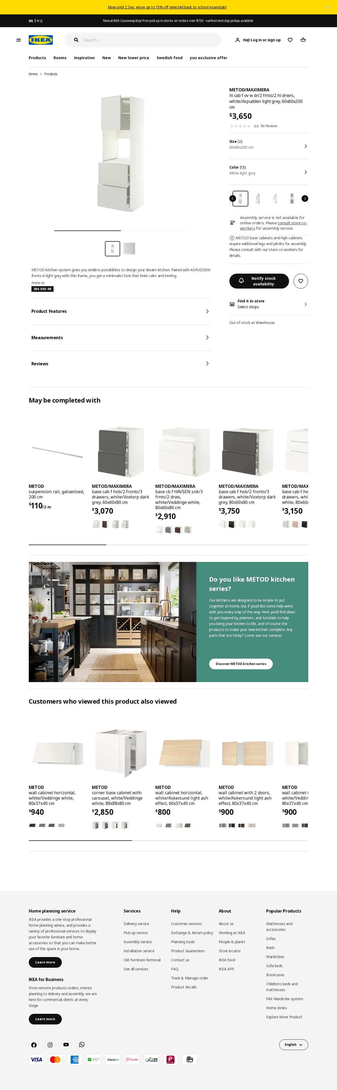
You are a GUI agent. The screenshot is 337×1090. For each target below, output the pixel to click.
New (106, 57)
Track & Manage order (189, 977)
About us (226, 923)
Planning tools (182, 941)
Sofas (270, 938)
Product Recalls (184, 987)
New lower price (133, 57)
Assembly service (138, 941)
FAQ (174, 968)
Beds (270, 947)
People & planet (232, 941)
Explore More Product (284, 1016)
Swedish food (169, 57)
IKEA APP (226, 968)
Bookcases (275, 974)
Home (33, 74)
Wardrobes (275, 956)
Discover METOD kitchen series (241, 664)
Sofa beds (274, 965)
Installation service (139, 950)
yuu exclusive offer (208, 57)
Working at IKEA (232, 932)
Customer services (186, 923)
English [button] (291, 1044)
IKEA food (227, 959)
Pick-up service (136, 932)
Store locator (230, 950)
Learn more (45, 962)
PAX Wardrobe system (284, 998)
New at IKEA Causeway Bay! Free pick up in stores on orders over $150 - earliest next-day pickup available (178, 20)
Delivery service (136, 923)
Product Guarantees (188, 950)
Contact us (180, 959)
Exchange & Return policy (192, 932)
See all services (136, 968)
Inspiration (84, 57)
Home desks (276, 1007)
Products (51, 74)
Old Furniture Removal (142, 959)
